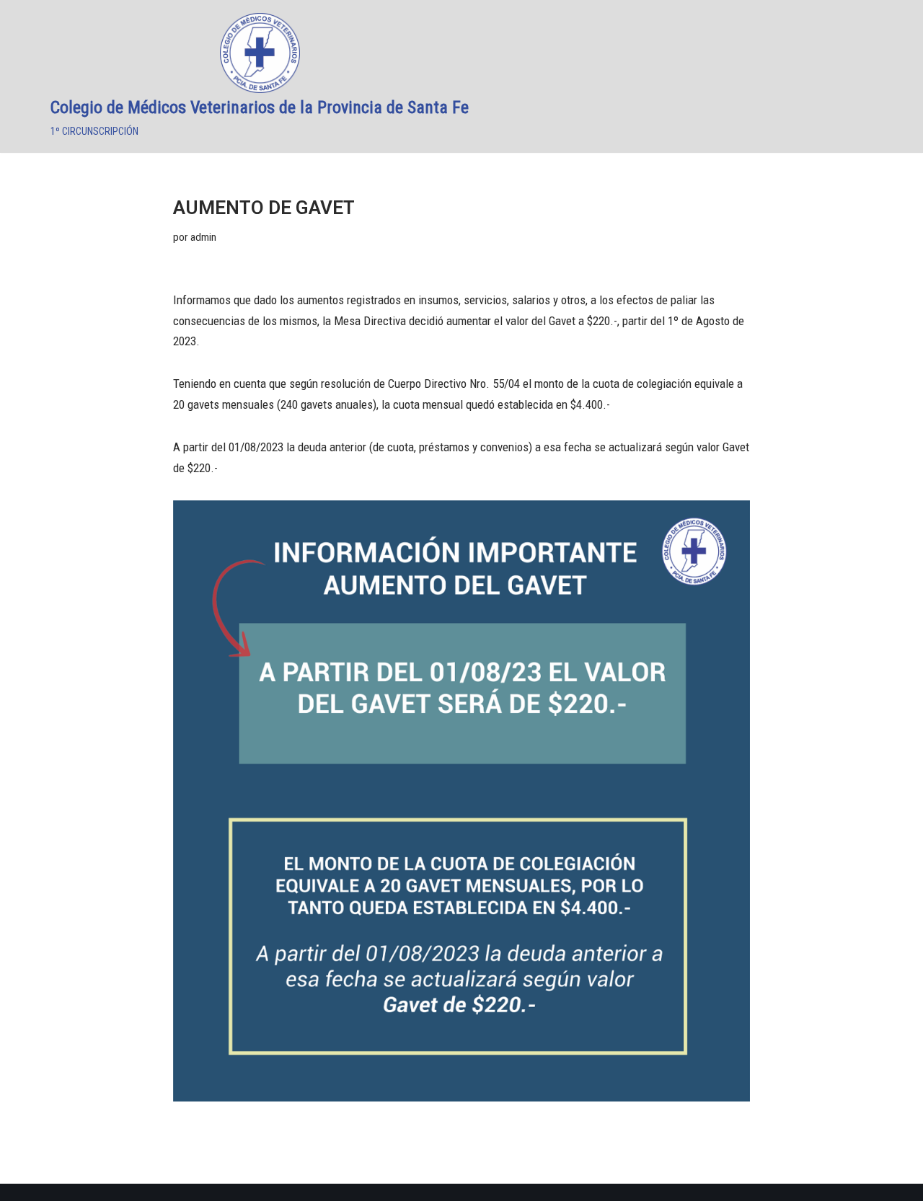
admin (203, 237)
